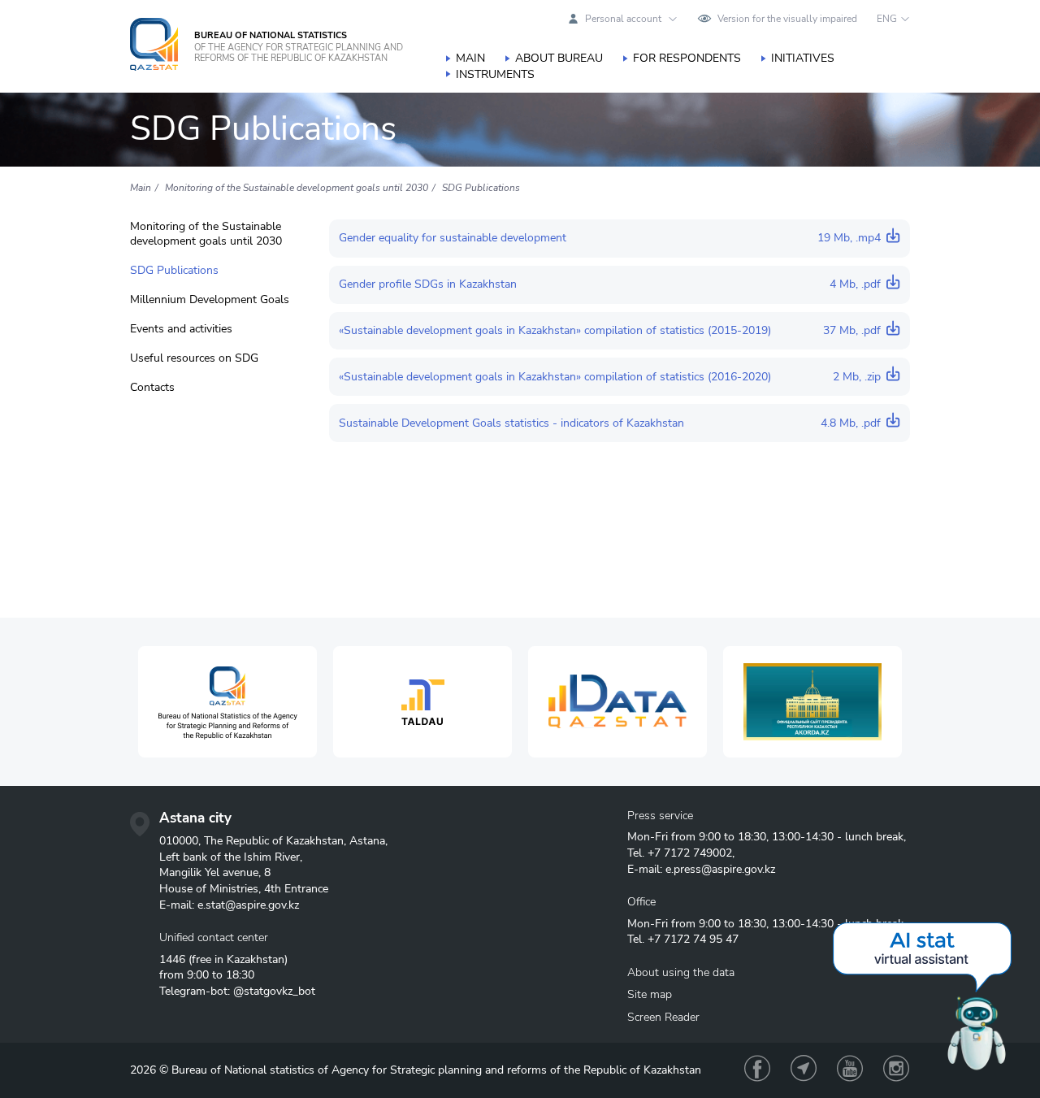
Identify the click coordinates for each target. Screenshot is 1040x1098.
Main (470, 58)
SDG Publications (174, 270)
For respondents (687, 58)
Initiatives (802, 58)
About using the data (680, 972)
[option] (227, 701)
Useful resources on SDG (194, 358)
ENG (887, 18)
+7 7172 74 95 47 (693, 939)
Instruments (495, 74)
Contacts (152, 387)
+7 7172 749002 (690, 853)
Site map (649, 994)
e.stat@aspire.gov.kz (248, 905)
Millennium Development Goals (209, 300)
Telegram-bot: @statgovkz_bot (237, 991)
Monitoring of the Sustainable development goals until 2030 (206, 234)
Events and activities (181, 329)
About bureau (559, 58)
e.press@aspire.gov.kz (720, 869)
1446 (172, 959)
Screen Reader (663, 1017)
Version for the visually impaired (787, 18)
